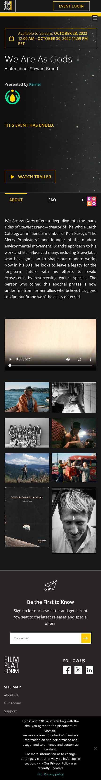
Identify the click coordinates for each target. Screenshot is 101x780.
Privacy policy (54, 774)
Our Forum (12, 703)
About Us (11, 695)
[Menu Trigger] (94, 18)
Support (10, 711)
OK (39, 774)
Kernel (35, 84)
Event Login (71, 6)
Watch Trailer (34, 176)
